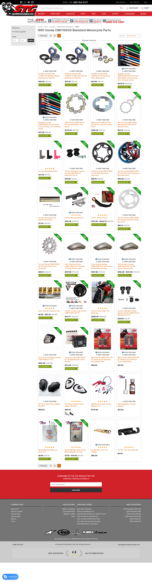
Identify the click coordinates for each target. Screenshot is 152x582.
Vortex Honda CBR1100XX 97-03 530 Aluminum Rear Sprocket (128, 220)
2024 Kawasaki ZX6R (133, 511)
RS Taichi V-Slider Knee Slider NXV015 (74, 405)
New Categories (134, 505)
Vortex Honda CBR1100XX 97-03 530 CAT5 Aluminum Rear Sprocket (129, 173)
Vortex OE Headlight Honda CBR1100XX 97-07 (49, 358)
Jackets (115, 14)
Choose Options (50, 57)
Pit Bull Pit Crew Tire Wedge (99, 451)
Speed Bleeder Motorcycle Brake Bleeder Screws (75, 451)
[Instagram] (32, 2)
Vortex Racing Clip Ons (74, 218)
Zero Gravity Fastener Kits (49, 311)
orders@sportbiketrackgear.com (129, 544)
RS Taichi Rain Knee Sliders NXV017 (49, 405)
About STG (14, 509)
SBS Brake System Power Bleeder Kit (101, 405)
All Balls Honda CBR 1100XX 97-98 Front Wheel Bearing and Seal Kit (76, 76)
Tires (94, 14)
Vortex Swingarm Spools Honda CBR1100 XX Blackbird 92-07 (75, 173)
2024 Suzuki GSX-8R (134, 514)
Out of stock (76, 106)
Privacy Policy (16, 514)
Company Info (17, 505)
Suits (104, 14)
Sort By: (122, 35)
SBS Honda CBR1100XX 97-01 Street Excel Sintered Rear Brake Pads (102, 359)
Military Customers (68, 509)
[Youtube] (29, 2)
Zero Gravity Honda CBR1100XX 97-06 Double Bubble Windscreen (102, 266)
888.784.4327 (80, 2)
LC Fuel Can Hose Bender (128, 450)
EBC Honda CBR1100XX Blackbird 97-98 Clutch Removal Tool (127, 124)
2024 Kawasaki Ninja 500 (132, 509)
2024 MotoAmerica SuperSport (87, 524)
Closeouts (70, 14)
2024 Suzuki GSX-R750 (133, 516)
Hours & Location (17, 511)
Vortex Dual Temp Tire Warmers (100, 312)
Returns (13, 519)
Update (31, 40)
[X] (25, 2)
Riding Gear (55, 14)
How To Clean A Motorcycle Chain (88, 519)
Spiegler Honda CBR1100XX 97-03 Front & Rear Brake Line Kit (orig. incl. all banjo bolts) (128, 77)
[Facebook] (21, 2)
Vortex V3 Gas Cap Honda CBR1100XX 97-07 (75, 312)
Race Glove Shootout (84, 509)
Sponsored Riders (69, 511)
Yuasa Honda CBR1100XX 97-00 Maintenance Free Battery (75, 359)
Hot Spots (135, 2)
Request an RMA (69, 514)
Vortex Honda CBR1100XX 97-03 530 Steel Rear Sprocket (102, 173)
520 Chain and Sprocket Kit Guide (88, 521)
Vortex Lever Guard (99, 218)
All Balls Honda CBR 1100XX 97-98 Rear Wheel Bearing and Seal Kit (49, 76)
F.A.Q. (13, 521)
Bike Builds (121, 2)
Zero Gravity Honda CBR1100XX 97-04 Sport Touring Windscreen (75, 266)
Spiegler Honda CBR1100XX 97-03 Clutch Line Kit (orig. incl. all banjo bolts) (49, 125)
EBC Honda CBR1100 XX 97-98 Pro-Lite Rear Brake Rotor (101, 124)
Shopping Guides (84, 505)
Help (146, 2)
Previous (43, 36)
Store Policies (15, 516)
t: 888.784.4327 (17, 544)
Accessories (129, 14)
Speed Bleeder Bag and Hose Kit (47, 451)
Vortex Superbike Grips (47, 171)
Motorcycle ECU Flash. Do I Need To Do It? (91, 514)
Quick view (48, 53)
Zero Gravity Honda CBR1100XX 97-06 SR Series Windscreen (126, 266)
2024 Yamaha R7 (135, 519)
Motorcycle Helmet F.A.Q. (85, 511)
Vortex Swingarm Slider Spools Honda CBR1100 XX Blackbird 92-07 (129, 313)
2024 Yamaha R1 (135, 521)
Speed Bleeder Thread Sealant (126, 405)
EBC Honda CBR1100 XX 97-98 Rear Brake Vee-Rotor (74, 124)
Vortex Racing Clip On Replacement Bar (47, 219)
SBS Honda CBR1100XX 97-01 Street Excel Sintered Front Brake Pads (129, 359)
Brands (144, 14)
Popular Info (69, 505)
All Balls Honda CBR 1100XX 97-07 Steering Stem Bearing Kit (100, 76)
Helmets (41, 14)
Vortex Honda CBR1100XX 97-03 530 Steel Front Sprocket (49, 266)
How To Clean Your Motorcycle (87, 516)
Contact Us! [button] (12, 577)
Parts (83, 14)
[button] (10, 577)
